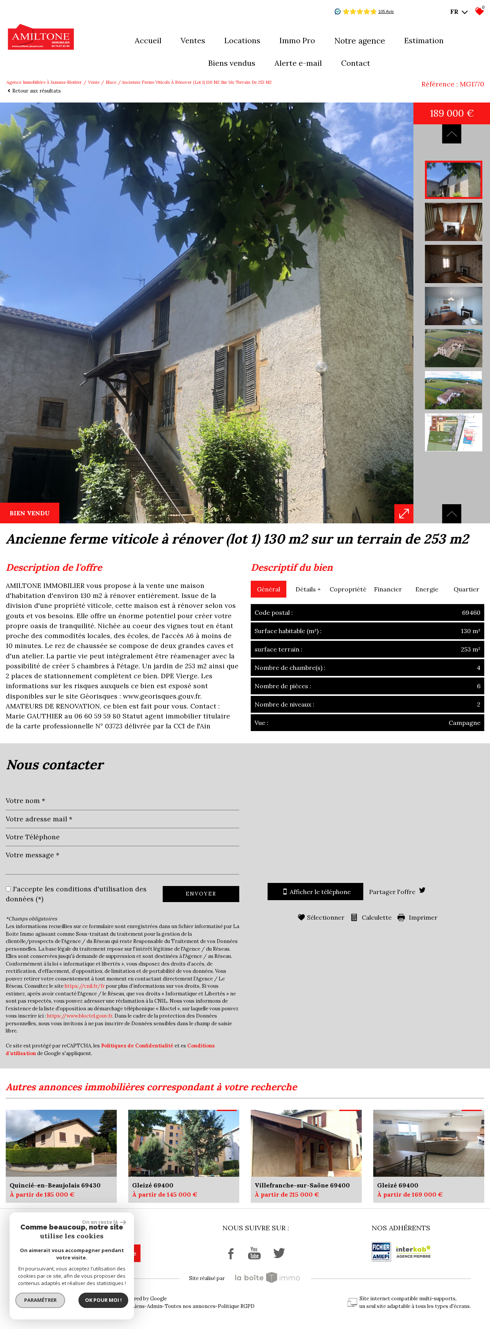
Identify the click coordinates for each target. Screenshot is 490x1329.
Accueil (148, 40)
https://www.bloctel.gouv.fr (79, 1016)
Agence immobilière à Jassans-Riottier (44, 82)
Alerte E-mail (298, 63)
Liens (138, 1306)
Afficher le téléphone (320, 891)
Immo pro (297, 40)
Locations (242, 40)
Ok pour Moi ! (103, 1299)
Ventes (193, 40)
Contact (355, 63)
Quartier (466, 589)
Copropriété (348, 589)
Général (268, 589)
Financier (388, 589)
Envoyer (201, 894)
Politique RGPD (236, 1306)
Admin (154, 1306)
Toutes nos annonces (190, 1306)
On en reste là (100, 1221)
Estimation (424, 40)
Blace (111, 82)
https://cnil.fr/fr (85, 986)
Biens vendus (231, 63)
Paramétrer (40, 1299)
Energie (426, 589)
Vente (94, 82)
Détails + (308, 589)
